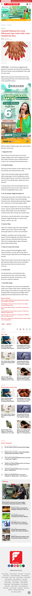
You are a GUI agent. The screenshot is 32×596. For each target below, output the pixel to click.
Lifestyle (3, 28)
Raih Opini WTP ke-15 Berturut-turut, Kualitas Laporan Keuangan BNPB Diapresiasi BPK (19, 523)
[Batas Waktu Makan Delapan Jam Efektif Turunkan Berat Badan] (8, 356)
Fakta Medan (19, 577)
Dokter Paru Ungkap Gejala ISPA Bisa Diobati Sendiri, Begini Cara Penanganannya (16, 319)
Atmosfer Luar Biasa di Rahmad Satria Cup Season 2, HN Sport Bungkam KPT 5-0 (17, 464)
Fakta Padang (7, 582)
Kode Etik (26, 588)
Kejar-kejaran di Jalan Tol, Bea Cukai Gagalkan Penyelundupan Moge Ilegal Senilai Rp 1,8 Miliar (14, 503)
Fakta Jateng (5, 577)
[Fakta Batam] (12, 4)
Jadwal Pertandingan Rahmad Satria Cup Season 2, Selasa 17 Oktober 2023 (17, 469)
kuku (3, 324)
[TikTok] (23, 566)
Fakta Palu (7, 586)
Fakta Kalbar (5, 573)
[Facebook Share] (17, 329)
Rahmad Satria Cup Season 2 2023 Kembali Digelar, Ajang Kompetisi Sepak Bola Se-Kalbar (17, 452)
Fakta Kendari (24, 582)
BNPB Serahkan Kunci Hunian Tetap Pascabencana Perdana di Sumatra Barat (20, 537)
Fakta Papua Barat (15, 575)
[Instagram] (15, 565)
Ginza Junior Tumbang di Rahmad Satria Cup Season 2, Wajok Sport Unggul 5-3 (17, 458)
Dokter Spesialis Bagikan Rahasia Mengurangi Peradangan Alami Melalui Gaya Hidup (15, 301)
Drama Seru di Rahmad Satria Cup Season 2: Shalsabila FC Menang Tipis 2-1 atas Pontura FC (16, 475)
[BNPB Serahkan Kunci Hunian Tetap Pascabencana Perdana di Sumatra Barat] (6, 538)
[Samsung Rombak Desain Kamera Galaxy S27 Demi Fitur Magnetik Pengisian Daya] (24, 356)
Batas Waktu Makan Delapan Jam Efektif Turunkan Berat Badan (15, 308)
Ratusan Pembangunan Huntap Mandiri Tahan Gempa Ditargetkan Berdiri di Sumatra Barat (19, 530)
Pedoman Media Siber (18, 589)
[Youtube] (17, 565)
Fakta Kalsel (27, 577)
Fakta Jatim (12, 577)
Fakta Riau (5, 588)
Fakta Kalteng (8, 579)
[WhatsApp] (20, 565)
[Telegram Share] (26, 329)
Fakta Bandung (25, 575)
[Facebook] (9, 565)
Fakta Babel (7, 584)
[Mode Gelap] (27, 4)
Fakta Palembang (15, 584)
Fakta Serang (15, 581)
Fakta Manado (24, 584)
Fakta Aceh (27, 573)
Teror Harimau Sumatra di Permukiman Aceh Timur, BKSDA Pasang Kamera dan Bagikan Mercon (20, 516)
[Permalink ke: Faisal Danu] (2, 39)
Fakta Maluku (15, 582)
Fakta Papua (6, 575)
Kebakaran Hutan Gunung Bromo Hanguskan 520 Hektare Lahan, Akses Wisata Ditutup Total (20, 508)
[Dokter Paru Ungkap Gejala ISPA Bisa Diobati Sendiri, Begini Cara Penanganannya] (24, 372)
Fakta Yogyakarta (23, 586)
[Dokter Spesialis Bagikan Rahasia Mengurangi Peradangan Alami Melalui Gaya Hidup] (8, 340)
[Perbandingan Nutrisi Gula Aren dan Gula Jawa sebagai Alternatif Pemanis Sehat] (24, 340)
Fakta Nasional (13, 573)
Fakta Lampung (23, 581)
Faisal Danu (6, 38)
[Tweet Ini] (20, 329)
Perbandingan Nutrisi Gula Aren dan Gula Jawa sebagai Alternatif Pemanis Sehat (14, 304)
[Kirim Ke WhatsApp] (30, 329)
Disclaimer (20, 588)
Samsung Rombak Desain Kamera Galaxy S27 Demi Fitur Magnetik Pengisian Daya (15, 311)
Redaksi (10, 589)
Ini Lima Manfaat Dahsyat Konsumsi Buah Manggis (17, 447)
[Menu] (2, 4)
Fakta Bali (24, 579)
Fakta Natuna (13, 588)
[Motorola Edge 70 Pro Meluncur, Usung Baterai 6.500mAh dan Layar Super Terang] (8, 372)
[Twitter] (12, 565)
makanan (8, 324)
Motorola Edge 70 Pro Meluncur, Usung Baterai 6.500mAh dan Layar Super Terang (15, 315)
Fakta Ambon (14, 586)
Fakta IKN (20, 573)
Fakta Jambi (8, 581)
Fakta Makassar (17, 579)
